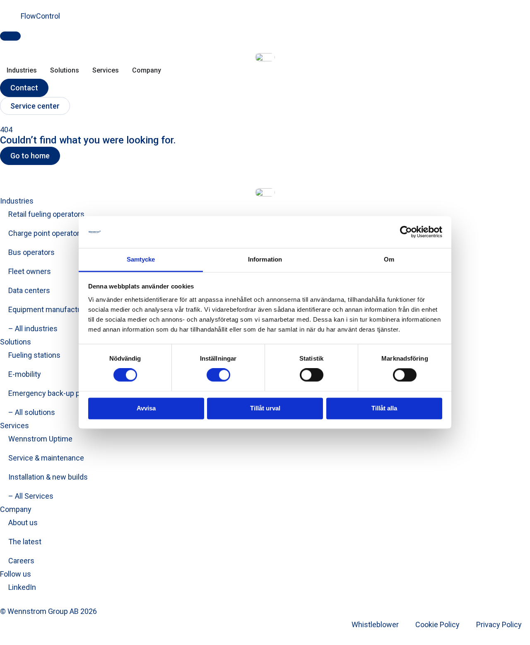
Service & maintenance (46, 457)
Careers (21, 560)
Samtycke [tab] (141, 259)
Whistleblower (375, 624)
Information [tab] (265, 259)
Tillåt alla (384, 408)
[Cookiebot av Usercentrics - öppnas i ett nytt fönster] (406, 232)
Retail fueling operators (46, 214)
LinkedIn (22, 587)
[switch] (218, 375)
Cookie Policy (437, 624)
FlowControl (40, 16)
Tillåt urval (265, 408)
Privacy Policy (499, 624)
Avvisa (146, 408)
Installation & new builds (48, 477)
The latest (24, 541)
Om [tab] (389, 259)
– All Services (30, 496)
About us (23, 522)
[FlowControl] (10, 21)
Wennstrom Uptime (40, 438)
